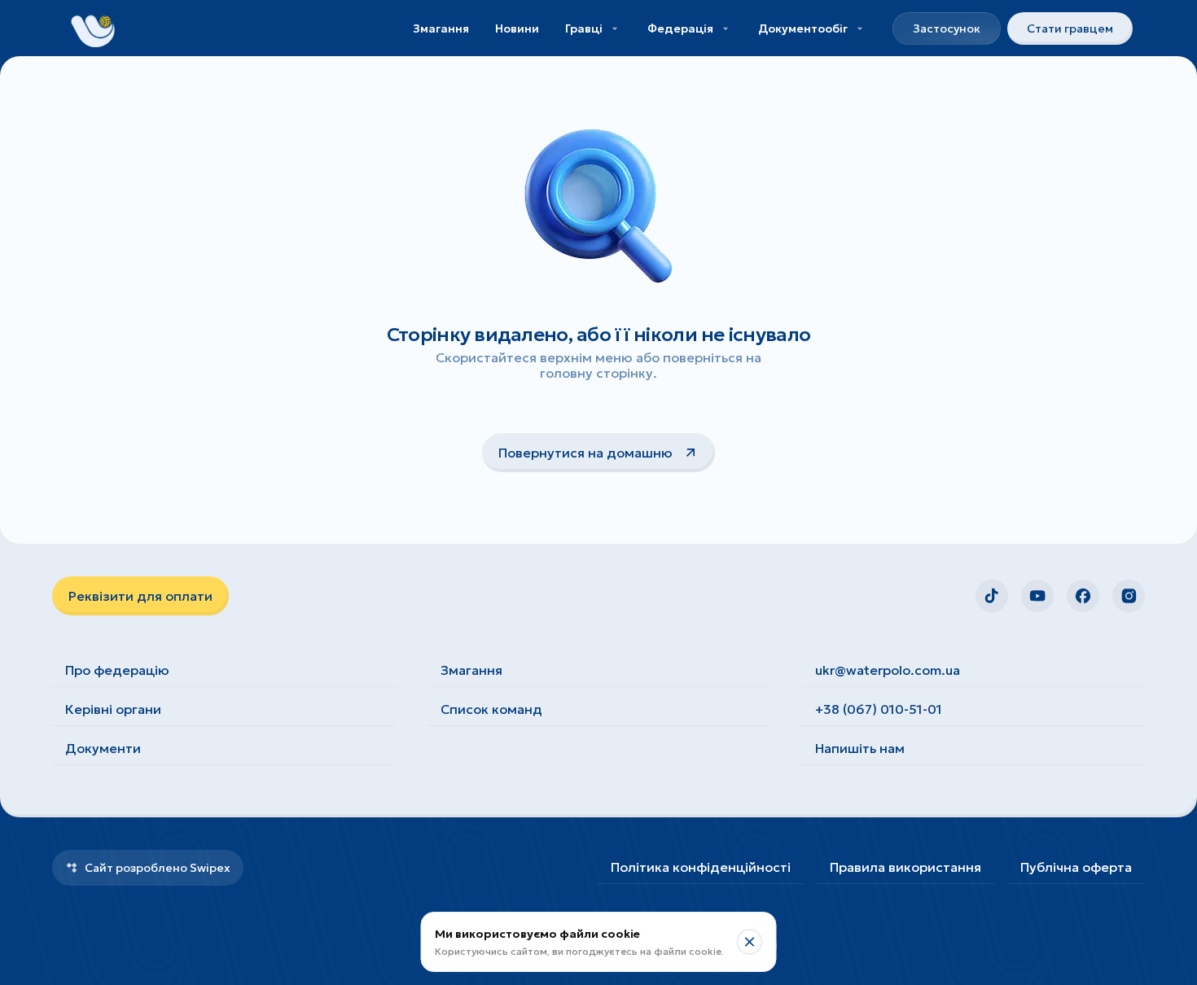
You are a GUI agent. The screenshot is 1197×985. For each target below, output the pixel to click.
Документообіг (803, 28)
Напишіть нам (860, 748)
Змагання (441, 28)
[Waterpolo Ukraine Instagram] (1128, 596)
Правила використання (905, 867)
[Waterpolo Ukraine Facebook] (1083, 596)
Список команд (491, 709)
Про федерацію (117, 670)
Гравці (584, 28)
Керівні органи (113, 709)
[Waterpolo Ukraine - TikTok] (992, 596)
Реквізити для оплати (140, 596)
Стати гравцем (1070, 28)
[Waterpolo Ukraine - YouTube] (1037, 596)
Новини (517, 28)
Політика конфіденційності (701, 867)
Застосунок (946, 28)
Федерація (680, 28)
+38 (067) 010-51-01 (878, 709)
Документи (103, 748)
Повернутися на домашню (585, 452)
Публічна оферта (1076, 867)
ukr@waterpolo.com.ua (887, 670)
